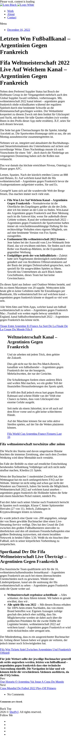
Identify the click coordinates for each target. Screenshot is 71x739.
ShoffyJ (13, 711)
